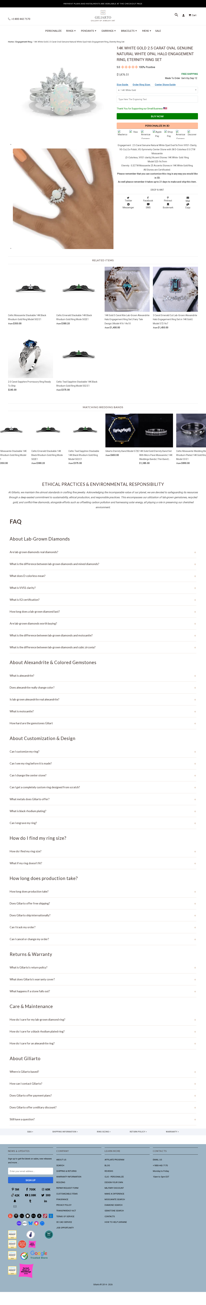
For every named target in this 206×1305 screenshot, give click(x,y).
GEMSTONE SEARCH (114, 1210)
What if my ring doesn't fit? (103, 863)
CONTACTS (110, 1216)
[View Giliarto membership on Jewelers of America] (30, 1238)
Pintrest (168, 200)
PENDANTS (88, 30)
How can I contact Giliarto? (103, 1083)
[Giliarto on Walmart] (51, 1217)
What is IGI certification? (103, 599)
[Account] (184, 15)
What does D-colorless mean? (103, 576)
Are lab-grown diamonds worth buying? (103, 623)
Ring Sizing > (104, 1132)
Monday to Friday (161, 1171)
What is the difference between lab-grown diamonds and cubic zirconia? (103, 647)
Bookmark (168, 207)
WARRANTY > (172, 1132)
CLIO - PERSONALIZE (114, 1176)
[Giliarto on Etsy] (22, 1217)
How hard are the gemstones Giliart (103, 723)
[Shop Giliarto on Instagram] (36, 1225)
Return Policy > (138, 1132)
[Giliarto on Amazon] (39, 1217)
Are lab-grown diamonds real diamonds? (103, 552)
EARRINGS (109, 30)
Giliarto (96, 1284)
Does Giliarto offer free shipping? (103, 903)
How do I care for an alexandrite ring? (103, 1043)
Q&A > (30, 1132)
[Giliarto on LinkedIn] (46, 1201)
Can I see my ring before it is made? (103, 763)
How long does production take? (103, 891)
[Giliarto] (103, 14)
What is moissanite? (103, 711)
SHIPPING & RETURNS (66, 1171)
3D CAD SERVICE (64, 1222)
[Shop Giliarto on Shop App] (19, 1225)
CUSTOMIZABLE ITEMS (67, 1194)
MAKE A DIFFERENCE (114, 1194)
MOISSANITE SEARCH (115, 1199)
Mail (188, 201)
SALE (158, 30)
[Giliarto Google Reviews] (27, 1217)
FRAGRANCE (62, 1199)
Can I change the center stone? (103, 775)
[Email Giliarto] (15, 1207)
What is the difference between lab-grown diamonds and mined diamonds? (103, 564)
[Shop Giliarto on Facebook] (42, 1225)
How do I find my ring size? (103, 851)
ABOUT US (61, 1159)
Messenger (128, 207)
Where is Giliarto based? (103, 1071)
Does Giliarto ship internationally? (103, 915)
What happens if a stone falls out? (103, 991)
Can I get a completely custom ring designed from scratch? (103, 787)
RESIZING (60, 1182)
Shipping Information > (65, 1132)
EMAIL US (157, 1159)
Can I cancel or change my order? (103, 939)
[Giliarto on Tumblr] (30, 1201)
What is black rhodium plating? (103, 811)
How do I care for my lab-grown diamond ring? (103, 1019)
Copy (187, 207)
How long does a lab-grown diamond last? (103, 611)
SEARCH (60, 1165)
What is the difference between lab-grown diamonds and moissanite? (103, 635)
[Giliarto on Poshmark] (45, 1217)
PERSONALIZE (53, 30)
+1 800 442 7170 (20, 19)
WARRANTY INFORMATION (68, 1176)
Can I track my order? (103, 927)
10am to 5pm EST (161, 1176)
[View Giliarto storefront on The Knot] (22, 1247)
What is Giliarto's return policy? (103, 967)
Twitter (128, 200)
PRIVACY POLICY (63, 1205)
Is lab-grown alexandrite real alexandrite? (103, 699)
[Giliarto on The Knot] (10, 1217)
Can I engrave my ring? (103, 823)
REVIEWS (109, 1171)
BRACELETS (129, 30)
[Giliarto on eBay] (33, 1217)
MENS (146, 30)
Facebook (148, 200)
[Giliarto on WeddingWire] (16, 1217)
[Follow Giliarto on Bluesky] (30, 1225)
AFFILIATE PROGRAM (114, 1159)
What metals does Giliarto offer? (103, 799)
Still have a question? (103, 1119)
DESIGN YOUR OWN (114, 1182)
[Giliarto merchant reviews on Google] (34, 1260)
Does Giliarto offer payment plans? (103, 1095)
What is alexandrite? (103, 675)
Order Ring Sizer (142, 84)
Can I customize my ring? (103, 751)
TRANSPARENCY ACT (66, 1210)
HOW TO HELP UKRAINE (116, 1222)
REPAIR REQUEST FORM (67, 1188)
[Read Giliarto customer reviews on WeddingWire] (49, 1238)
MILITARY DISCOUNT (114, 1188)
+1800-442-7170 (160, 1165)
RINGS (71, 30)
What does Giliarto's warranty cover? (103, 979)
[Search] (177, 15)
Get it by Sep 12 (189, 76)
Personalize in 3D (157, 125)
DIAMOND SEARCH (113, 1205)
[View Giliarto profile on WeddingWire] (12, 1238)
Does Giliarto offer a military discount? (103, 1107)
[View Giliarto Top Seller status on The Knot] (32, 1247)
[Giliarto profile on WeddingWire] (12, 1259)
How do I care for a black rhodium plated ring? (103, 1031)
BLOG (107, 1165)
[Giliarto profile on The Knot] (12, 1274)
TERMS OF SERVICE (65, 1216)
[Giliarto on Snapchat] (15, 1201)
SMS (148, 207)
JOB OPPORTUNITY (65, 1227)
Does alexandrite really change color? (103, 687)
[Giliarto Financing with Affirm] (25, 1225)
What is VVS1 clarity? (103, 587)
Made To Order (172, 78)
